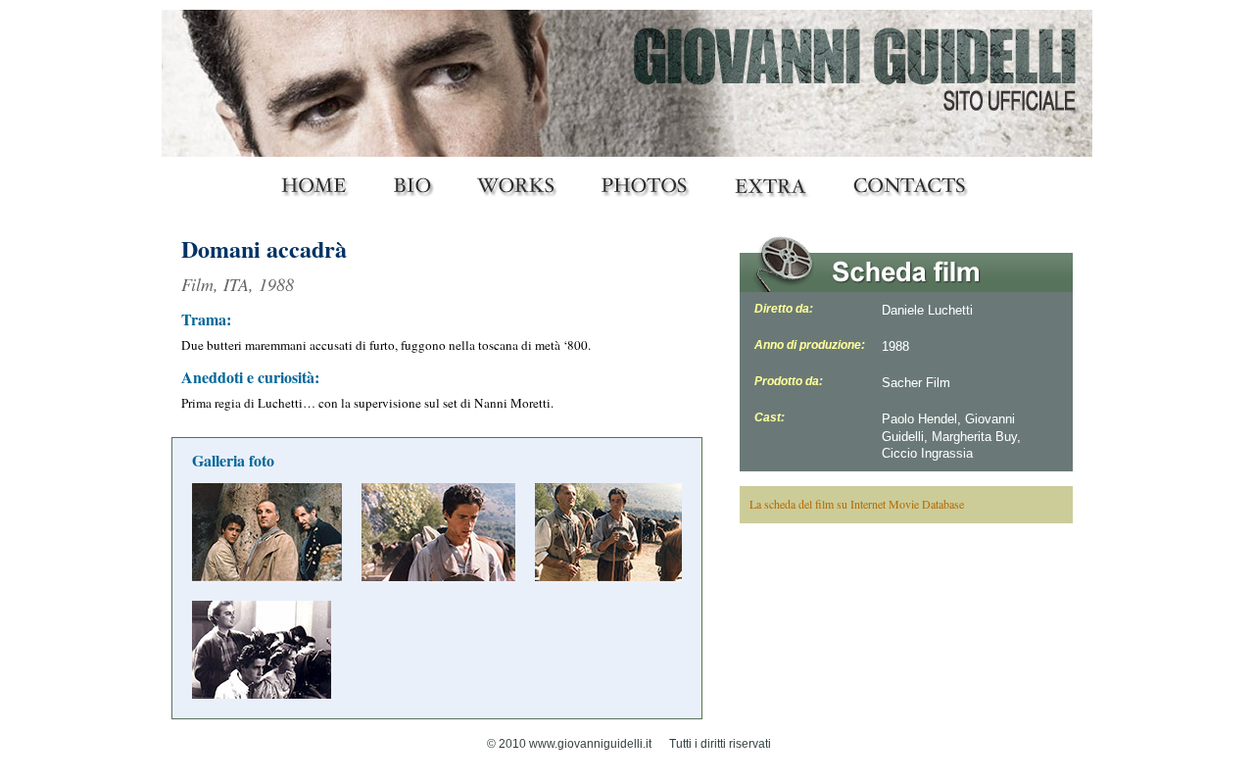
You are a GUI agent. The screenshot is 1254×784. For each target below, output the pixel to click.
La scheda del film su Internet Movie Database (856, 504)
